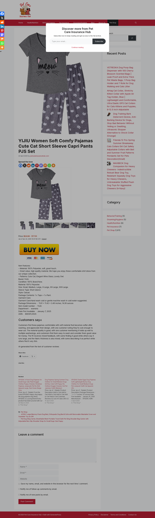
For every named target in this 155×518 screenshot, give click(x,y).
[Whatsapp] (2, 43)
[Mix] (2, 39)
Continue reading (77, 47)
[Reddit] (2, 22)
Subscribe (99, 41)
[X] (2, 18)
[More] (2, 47)
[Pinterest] (2, 30)
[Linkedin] (2, 26)
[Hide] (1, 51)
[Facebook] (2, 14)
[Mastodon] (2, 35)
